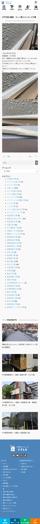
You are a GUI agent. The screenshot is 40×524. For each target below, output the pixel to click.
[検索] (36, 163)
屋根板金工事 (12, 240)
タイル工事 (11, 203)
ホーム (5, 463)
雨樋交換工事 (12, 304)
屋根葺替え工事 (13, 246)
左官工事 (10, 252)
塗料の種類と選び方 (9, 494)
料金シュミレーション (9, 505)
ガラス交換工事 (13, 191)
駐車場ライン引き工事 (15, 307)
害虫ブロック (7, 508)
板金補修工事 (12, 277)
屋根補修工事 (12, 249)
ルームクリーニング (14, 212)
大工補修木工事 (13, 228)
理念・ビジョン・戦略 (9, 503)
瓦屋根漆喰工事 (13, 289)
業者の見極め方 (7, 500)
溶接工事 (10, 280)
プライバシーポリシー (9, 511)
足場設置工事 (12, 295)
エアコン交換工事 (14, 182)
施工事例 (5, 475)
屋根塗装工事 (12, 237)
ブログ (5, 480)
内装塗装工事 (12, 215)
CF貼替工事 (11, 179)
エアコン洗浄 (12, 185)
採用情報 (5, 483)
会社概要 (5, 466)
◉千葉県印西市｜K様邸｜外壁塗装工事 (16, 433)
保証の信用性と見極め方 (10, 497)
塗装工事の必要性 (8, 491)
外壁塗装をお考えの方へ (10, 469)
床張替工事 (11, 255)
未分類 (9, 271)
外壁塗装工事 (12, 222)
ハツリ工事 (11, 206)
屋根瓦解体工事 (13, 243)
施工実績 (10, 261)
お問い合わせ (7, 472)
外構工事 (10, 225)
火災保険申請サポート (15, 283)
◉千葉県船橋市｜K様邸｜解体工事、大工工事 (18, 375)
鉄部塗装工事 (12, 298)
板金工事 (10, 273)
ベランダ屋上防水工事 (15, 209)
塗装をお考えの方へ (14, 218)
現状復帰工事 (12, 286)
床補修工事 (11, 258)
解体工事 (10, 292)
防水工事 (10, 301)
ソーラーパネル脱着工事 (16, 200)
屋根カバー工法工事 (14, 234)
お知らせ (10, 188)
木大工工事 (11, 264)
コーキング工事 (13, 197)
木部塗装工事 (12, 267)
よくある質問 (7, 477)
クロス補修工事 (13, 194)
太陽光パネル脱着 (14, 231)
